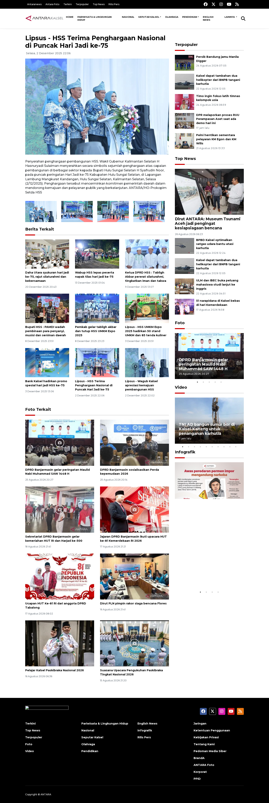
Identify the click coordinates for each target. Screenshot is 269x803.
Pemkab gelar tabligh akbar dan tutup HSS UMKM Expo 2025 (95, 331)
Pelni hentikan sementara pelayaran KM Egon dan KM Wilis (216, 139)
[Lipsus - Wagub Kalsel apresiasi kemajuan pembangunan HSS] (147, 362)
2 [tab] (203, 382)
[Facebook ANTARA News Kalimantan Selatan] (206, 4)
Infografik (185, 452)
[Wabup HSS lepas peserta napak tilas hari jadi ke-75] (97, 254)
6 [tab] (212, 447)
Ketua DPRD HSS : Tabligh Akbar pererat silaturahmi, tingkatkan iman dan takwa (145, 277)
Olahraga (171, 17)
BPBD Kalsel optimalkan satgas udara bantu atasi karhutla (214, 244)
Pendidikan (189, 17)
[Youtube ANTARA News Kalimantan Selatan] (229, 4)
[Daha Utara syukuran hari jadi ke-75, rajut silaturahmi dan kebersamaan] (47, 254)
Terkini (67, 4)
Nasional (128, 17)
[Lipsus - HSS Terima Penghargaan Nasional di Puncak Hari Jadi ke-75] (97, 362)
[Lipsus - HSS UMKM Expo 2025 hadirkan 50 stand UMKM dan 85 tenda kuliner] (147, 308)
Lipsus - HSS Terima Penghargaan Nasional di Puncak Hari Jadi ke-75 (93, 385)
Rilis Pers (114, 4)
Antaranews (34, 4)
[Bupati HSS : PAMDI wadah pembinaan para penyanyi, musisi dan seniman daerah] (47, 308)
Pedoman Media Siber (210, 751)
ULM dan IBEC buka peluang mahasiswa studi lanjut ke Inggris (217, 284)
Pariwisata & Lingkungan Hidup (94, 18)
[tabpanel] (209, 356)
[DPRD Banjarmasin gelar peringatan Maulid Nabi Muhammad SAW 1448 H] (59, 442)
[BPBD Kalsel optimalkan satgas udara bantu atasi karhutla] (184, 245)
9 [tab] (230, 447)
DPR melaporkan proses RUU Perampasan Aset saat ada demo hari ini (217, 119)
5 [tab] (221, 382)
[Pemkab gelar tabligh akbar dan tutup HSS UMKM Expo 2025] (97, 308)
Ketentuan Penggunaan (212, 730)
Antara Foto (52, 4)
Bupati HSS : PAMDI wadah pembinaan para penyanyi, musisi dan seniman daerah (45, 331)
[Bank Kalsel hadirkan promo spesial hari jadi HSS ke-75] (47, 362)
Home (69, 17)
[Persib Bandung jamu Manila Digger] (184, 62)
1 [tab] (197, 382)
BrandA (199, 758)
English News (208, 18)
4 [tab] (215, 382)
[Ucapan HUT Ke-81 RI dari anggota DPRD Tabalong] (59, 576)
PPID (197, 779)
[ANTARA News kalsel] (44, 18)
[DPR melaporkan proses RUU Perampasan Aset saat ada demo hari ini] (184, 120)
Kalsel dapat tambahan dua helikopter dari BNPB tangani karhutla (218, 80)
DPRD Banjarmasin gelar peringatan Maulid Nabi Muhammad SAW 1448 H (203, 364)
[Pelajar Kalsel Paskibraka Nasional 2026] (59, 643)
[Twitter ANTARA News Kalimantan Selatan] (213, 4)
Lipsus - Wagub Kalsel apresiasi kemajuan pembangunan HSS (141, 385)
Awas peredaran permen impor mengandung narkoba (207, 576)
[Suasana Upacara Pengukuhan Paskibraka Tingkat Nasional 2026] (134, 643)
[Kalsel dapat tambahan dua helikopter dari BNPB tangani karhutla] (184, 81)
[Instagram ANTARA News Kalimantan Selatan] (221, 4)
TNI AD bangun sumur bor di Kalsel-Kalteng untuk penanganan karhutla (207, 429)
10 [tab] (236, 447)
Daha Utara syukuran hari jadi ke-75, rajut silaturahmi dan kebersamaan (47, 277)
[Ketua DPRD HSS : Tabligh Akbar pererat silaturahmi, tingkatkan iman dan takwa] (147, 254)
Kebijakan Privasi (206, 737)
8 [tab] (224, 447)
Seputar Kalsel (148, 17)
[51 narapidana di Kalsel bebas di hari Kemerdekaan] (184, 306)
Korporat (200, 772)
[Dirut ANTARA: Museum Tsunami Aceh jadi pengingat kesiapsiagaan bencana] (209, 191)
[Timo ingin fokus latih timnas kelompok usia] (184, 102)
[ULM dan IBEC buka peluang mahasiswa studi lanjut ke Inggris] (184, 286)
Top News (99, 4)
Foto (180, 322)
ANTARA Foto (204, 765)
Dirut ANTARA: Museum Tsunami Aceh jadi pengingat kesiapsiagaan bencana (207, 223)
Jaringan (200, 723)
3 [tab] (209, 382)
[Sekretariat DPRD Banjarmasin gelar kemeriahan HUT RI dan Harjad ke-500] (59, 509)
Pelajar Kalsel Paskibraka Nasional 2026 (54, 670)
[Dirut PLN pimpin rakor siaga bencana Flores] (134, 576)
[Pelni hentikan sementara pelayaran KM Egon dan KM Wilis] (184, 141)
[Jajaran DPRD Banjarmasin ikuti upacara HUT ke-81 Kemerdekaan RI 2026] (134, 509)
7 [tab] (218, 447)
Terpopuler (82, 4)
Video (181, 387)
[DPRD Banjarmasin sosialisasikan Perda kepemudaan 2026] (134, 442)
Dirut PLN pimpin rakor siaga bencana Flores (133, 603)
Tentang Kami (204, 744)
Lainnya (229, 17)
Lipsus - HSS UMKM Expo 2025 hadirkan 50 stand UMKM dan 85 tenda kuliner (145, 331)
